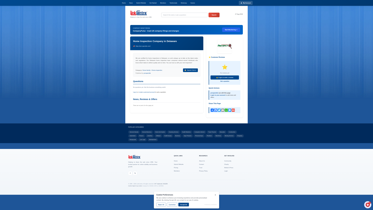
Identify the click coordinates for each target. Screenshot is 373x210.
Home (124, 3)
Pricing (176, 167)
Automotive (133, 135)
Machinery (218, 135)
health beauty (168, 135)
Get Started (153, 3)
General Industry (134, 132)
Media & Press (228, 167)
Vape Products (187, 135)
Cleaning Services (173, 132)
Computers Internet (199, 132)
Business (177, 135)
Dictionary (184, 3)
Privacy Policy (203, 171)
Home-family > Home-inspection (152, 70)
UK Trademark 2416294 (161, 184)
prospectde (147, 73)
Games (192, 3)
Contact (201, 164)
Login (226, 171)
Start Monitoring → (231, 30)
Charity (226, 164)
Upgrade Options (191, 70)
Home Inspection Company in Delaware (155, 41)
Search (214, 15)
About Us (202, 161)
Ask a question (224, 81)
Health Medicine (186, 132)
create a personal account (147, 92)
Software (158, 135)
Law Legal (142, 139)
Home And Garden (160, 132)
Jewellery (149, 135)
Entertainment (152, 139)
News (131, 3)
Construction (232, 132)
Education (222, 132)
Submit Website (141, 3)
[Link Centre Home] (141, 13)
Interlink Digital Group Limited (135, 185)
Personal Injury (199, 135)
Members (163, 3)
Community (227, 161)
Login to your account (217, 95)
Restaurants (133, 139)
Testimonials (173, 3)
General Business (147, 132)
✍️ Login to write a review (224, 77)
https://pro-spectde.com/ (143, 46)
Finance (141, 135)
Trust (200, 167)
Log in (135, 92)
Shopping (239, 135)
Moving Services (229, 135)
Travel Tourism (212, 132)
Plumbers (209, 135)
